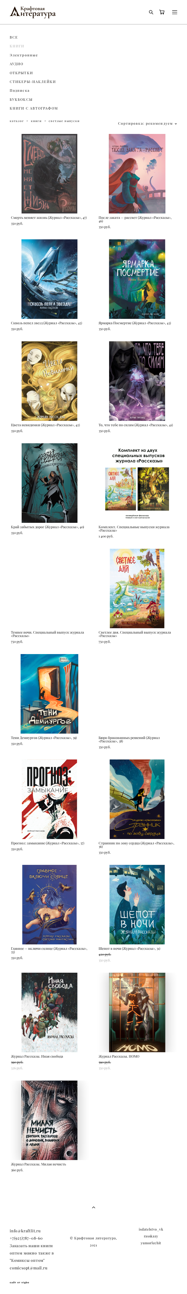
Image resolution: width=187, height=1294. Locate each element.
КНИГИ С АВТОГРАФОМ (34, 108)
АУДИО (17, 64)
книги (36, 121)
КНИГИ (17, 46)
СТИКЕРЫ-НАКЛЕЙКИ (33, 82)
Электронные (24, 55)
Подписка (20, 90)
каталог (17, 121)
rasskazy (151, 1236)
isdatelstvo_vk (151, 1229)
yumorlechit (151, 1243)
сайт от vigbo (19, 1282)
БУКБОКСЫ (21, 99)
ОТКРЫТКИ (21, 73)
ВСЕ (14, 37)
